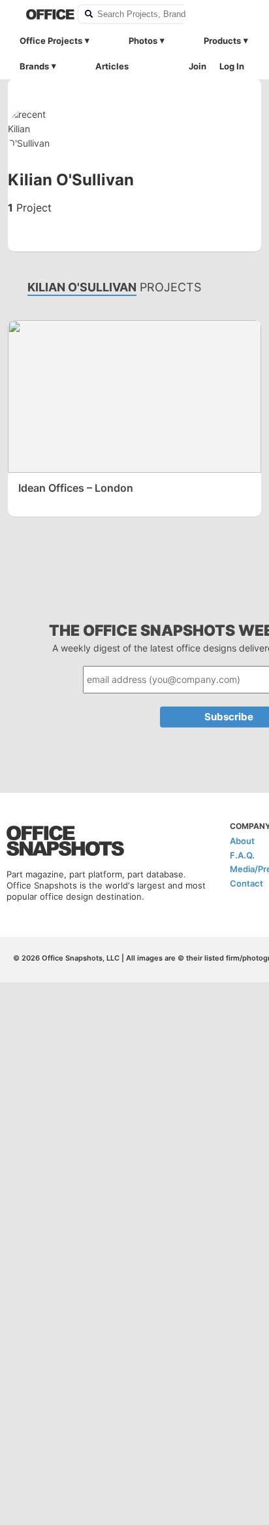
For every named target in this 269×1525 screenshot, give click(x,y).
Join (197, 66)
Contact (246, 883)
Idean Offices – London (75, 487)
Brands (34, 66)
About (242, 841)
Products (222, 40)
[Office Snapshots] (43, 14)
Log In (231, 66)
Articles (112, 66)
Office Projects (51, 40)
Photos (143, 40)
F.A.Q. (242, 855)
